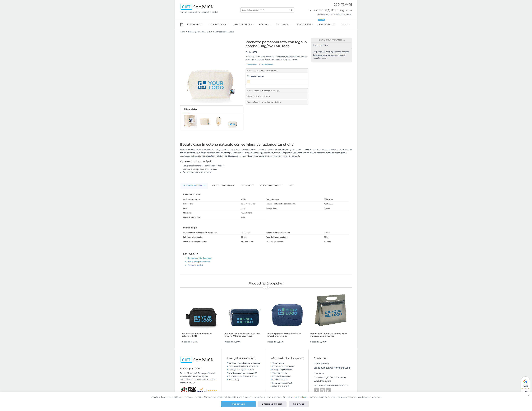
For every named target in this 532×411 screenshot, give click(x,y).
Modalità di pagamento (281, 376)
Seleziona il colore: (255, 76)
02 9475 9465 (343, 5)
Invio (291, 186)
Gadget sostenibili (195, 265)
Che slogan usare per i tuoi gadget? (243, 373)
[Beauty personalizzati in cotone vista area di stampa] (211, 72)
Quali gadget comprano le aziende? (243, 376)
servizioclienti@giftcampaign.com (330, 10)
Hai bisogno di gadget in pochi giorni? (244, 366)
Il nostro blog (234, 379)
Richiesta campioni (279, 379)
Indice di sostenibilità (271, 186)
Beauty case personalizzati (223, 32)
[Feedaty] (207, 390)
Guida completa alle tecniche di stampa (244, 363)
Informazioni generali (194, 186)
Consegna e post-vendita (282, 369)
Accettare (238, 404)
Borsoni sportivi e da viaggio (199, 32)
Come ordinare (278, 363)
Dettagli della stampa (223, 186)
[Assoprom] (188, 390)
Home (182, 32)
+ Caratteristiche (266, 65)
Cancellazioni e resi (279, 373)
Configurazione (272, 404)
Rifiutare (299, 404)
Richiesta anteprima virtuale (283, 366)
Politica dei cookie (301, 397)
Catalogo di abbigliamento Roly (241, 369)
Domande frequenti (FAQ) (282, 383)
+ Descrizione (251, 65)
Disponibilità (247, 186)
